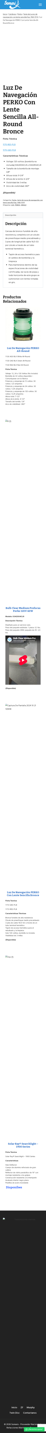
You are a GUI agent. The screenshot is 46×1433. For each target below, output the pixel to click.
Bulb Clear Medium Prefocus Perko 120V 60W (23, 609)
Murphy (31, 1407)
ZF (22, 1407)
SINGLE (23, 205)
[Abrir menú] (40, 4)
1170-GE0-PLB (9, 150)
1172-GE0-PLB (11, 905)
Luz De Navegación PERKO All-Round (23, 349)
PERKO (17, 205)
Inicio (14, 1407)
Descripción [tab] (10, 215)
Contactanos (30, 1413)
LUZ (12, 205)
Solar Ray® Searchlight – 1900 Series (23, 1145)
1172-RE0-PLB (11, 909)
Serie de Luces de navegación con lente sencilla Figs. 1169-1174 (23, 201)
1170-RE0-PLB (9, 144)
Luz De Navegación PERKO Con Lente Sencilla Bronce (23, 894)
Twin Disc (14, 1413)
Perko (14, 200)
